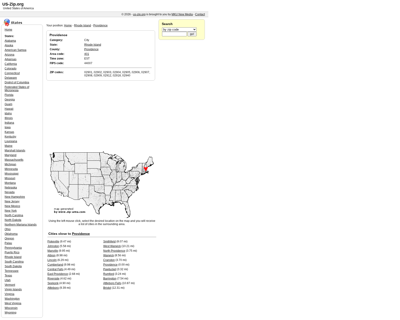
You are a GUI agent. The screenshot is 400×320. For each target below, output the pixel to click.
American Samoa (15, 50)
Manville (52, 250)
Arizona (9, 54)
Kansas (9, 132)
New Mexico (12, 206)
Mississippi (12, 173)
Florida (9, 95)
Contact (200, 14)
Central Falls (55, 269)
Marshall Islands (15, 150)
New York (11, 210)
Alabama (10, 40)
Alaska (9, 45)
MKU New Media (182, 14)
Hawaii (9, 108)
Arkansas (10, 59)
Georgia (10, 99)
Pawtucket (109, 269)
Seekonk (53, 283)
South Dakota (13, 266)
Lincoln (52, 260)
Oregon (9, 238)
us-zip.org (139, 14)
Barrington (109, 278)
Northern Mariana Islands (21, 224)
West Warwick (112, 246)
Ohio (8, 229)
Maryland (10, 155)
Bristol (107, 287)
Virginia (9, 294)
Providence (100, 25)
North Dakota (13, 220)
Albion (51, 255)
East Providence (57, 274)
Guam (8, 104)
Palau (8, 243)
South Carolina (14, 261)
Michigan (10, 164)
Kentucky (10, 136)
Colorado (10, 68)
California (11, 64)
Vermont (10, 284)
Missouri (10, 178)
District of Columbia (17, 82)
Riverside (53, 278)
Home (68, 25)
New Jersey (12, 201)
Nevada (10, 192)
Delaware (11, 77)
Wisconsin (11, 308)
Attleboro (53, 287)
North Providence (114, 250)
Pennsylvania (13, 247)
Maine (8, 145)
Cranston (109, 260)
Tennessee (12, 271)
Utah (8, 280)
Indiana (9, 122)
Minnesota (11, 169)
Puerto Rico (12, 252)
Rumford (108, 274)
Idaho (8, 113)
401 (86, 54)
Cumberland (55, 264)
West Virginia (13, 303)
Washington (12, 298)
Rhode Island (82, 25)
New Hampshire (15, 196)
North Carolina (14, 215)
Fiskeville (53, 241)
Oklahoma (11, 233)
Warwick (108, 255)
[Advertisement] (101, 116)
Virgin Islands (13, 289)
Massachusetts (14, 159)
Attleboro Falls (112, 283)
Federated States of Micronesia (17, 88)
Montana (10, 183)
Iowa (8, 127)
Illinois (9, 118)
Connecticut (12, 73)
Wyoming (10, 312)
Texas (8, 275)
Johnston (53, 246)
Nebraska (11, 187)
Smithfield (109, 241)
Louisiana (11, 141)
